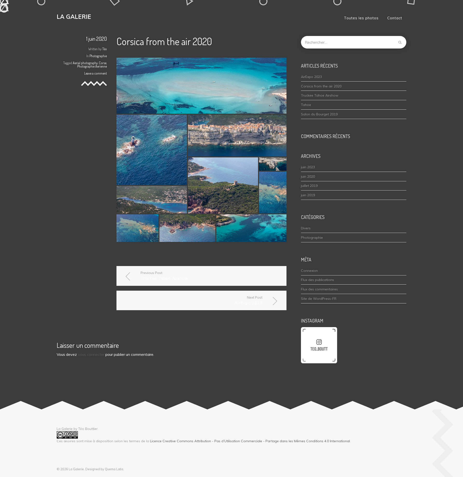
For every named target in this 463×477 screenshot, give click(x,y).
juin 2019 (308, 195)
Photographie (98, 56)
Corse (102, 63)
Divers (306, 228)
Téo (104, 49)
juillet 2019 (309, 185)
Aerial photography (85, 63)
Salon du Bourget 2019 (319, 114)
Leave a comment (95, 73)
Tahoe (306, 105)
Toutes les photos (361, 18)
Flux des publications (317, 280)
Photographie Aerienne (92, 66)
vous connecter (91, 354)
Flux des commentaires (319, 289)
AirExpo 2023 (248, 300)
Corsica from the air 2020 (321, 86)
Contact (394, 18)
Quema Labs (114, 469)
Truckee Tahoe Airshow (165, 276)
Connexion (309, 270)
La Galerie (74, 16)
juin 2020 (308, 176)
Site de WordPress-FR (318, 298)
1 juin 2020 (96, 38)
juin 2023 (308, 167)
